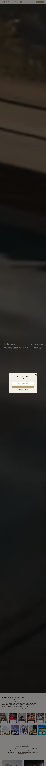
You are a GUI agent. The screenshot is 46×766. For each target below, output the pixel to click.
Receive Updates (23, 387)
